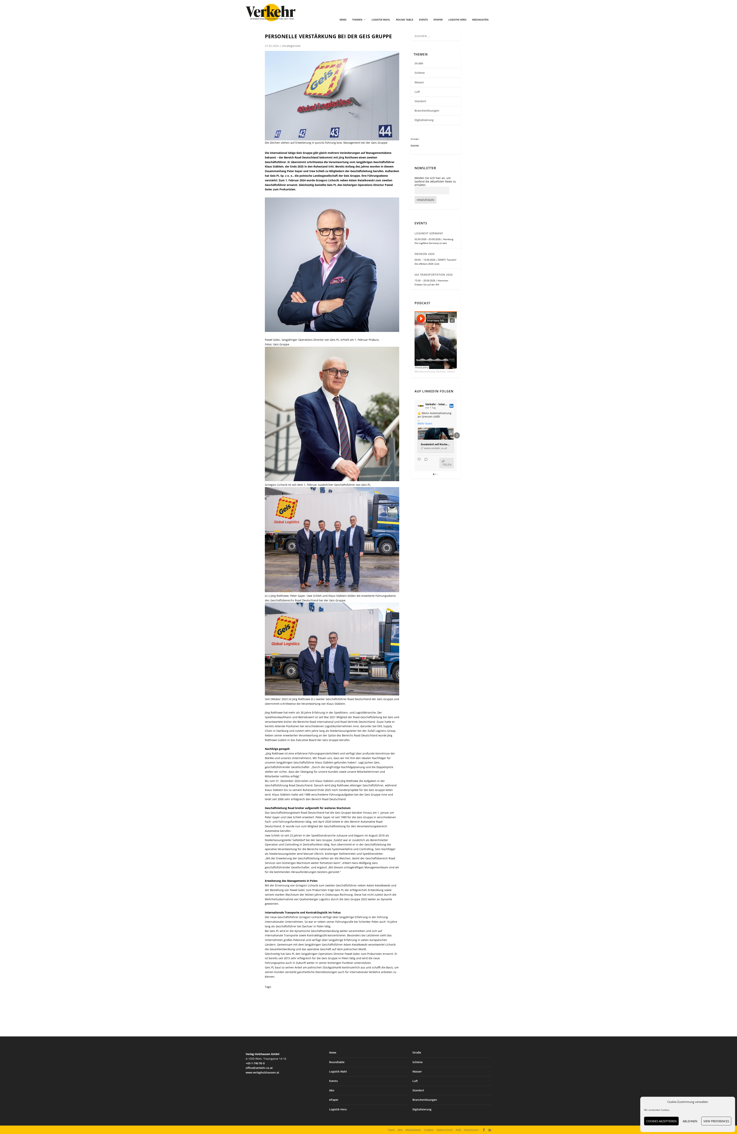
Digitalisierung (424, 120)
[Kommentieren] (424, 463)
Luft (417, 92)
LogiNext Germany (429, 233)
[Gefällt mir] (419, 463)
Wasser (419, 82)
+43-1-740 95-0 (255, 1063)
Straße (419, 63)
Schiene (420, 73)
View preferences (716, 1121)
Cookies (429, 1130)
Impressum (471, 1130)
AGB (458, 1130)
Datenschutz (445, 1130)
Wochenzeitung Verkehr (430, 371)
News (343, 19)
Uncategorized (291, 46)
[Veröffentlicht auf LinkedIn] (451, 406)
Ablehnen (690, 1121)
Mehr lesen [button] (425, 423)
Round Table (404, 19)
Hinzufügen (425, 200)
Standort (420, 101)
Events (423, 19)
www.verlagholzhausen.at (262, 1072)
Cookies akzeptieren (661, 1121)
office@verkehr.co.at (259, 1068)
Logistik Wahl (381, 19)
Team (391, 1130)
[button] (414, 435)
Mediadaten (480, 19)
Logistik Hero (457, 19)
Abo (331, 1090)
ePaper (438, 19)
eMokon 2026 (425, 254)
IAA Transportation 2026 (434, 274)
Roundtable (337, 1062)
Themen (357, 19)
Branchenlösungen (427, 110)
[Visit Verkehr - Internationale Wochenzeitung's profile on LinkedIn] (421, 406)
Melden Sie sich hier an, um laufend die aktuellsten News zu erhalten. (435, 181)
